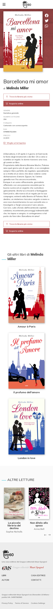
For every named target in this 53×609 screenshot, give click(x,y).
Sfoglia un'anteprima (16, 143)
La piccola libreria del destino (14, 525)
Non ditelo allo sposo (39, 524)
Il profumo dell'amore (26, 392)
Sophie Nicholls (14, 531)
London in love (26, 458)
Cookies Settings (38, 603)
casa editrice (38, 575)
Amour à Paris (26, 326)
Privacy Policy (7, 603)
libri (4, 575)
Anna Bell (39, 529)
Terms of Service (22, 603)
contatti (36, 580)
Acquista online (16, 103)
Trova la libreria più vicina (20, 96)
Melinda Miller (17, 88)
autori (5, 580)
